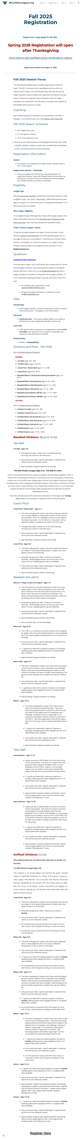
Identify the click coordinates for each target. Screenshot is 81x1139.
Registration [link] (53, 3)
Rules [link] (63, 3)
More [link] (71, 3)
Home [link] (42, 3)
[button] (78, 2)
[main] (41, 19)
